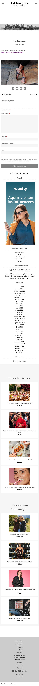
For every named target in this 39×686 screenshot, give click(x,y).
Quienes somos (19, 644)
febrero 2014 (19, 287)
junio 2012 (19, 329)
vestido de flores (19, 259)
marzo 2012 (19, 335)
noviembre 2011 (19, 344)
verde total (33, 94)
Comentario (5, 113)
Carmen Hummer (11, 276)
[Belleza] (19, 484)
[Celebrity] (19, 558)
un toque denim (25, 272)
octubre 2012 (19, 321)
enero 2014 (19, 289)
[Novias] (19, 400)
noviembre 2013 (19, 293)
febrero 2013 (19, 312)
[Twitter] (16, 671)
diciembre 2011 (19, 342)
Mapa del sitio (19, 647)
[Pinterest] (19, 671)
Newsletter (19, 674)
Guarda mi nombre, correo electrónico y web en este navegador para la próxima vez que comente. (19, 160)
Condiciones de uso (19, 655)
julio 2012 (19, 327)
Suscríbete (19, 677)
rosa (19, 255)
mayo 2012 (19, 331)
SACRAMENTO (11, 274)
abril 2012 (19, 333)
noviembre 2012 (19, 318)
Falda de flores (19, 257)
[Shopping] (19, 531)
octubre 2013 (19, 295)
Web (2, 150)
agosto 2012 (19, 325)
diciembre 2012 (19, 316)
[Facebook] (12, 671)
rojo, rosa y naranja (23, 278)
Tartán (19, 261)
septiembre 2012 (19, 323)
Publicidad (19, 646)
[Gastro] (19, 457)
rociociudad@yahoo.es (19, 173)
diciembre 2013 (19, 291)
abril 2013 (19, 308)
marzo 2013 (19, 310)
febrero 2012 (19, 337)
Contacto (19, 649)
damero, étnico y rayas (25, 274)
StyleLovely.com (20, 3)
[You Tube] (26, 671)
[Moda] (19, 427)
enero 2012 (19, 340)
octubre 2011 (19, 346)
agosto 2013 (19, 299)
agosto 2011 (19, 350)
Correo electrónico (8, 143)
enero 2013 (19, 314)
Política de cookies (20, 659)
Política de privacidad (19, 657)
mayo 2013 (19, 306)
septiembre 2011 (19, 348)
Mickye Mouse (7, 94)
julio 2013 (19, 301)
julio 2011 (19, 352)
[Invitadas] (19, 615)
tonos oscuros (19, 252)
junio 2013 (19, 304)
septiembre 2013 (19, 297)
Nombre (4, 136)
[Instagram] (22, 671)
